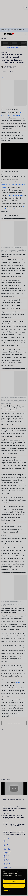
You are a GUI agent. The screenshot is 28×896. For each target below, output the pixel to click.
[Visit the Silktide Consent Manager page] (23, 890)
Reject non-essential (14, 886)
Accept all (14, 881)
